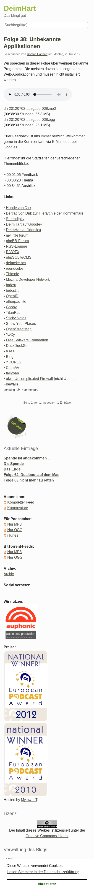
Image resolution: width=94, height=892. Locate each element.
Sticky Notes (16, 318)
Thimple (12, 274)
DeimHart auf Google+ (24, 224)
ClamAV (12, 368)
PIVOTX (12, 252)
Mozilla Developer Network (28, 279)
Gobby (11, 307)
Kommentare (17, 508)
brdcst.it (12, 290)
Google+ (11, 147)
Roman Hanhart (37, 54)
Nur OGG (14, 530)
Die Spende (14, 464)
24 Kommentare (27, 389)
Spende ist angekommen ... (27, 458)
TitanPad (13, 312)
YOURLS (13, 362)
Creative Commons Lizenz (47, 836)
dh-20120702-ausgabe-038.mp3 (30, 108)
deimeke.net (16, 263)
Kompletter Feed (20, 502)
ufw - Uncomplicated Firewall (29, 379)
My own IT (29, 800)
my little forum (17, 235)
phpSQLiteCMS (18, 257)
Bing (9, 357)
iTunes (12, 535)
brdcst (11, 285)
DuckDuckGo (17, 346)
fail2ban (12, 373)
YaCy (10, 335)
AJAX (10, 351)
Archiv (9, 574)
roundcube (14, 268)
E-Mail (57, 142)
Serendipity (15, 219)
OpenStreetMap (18, 329)
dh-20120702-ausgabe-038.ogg (29, 120)
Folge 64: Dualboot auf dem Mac (31, 475)
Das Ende (12, 469)
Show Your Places (21, 324)
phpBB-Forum (17, 241)
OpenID (12, 296)
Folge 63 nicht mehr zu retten (29, 480)
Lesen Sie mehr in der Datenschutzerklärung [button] (43, 872)
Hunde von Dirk (18, 208)
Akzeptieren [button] (47, 884)
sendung (9, 389)
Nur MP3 (14, 524)
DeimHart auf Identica (23, 230)
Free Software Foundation (27, 340)
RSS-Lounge (16, 246)
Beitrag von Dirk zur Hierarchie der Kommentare (45, 213)
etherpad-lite (16, 301)
